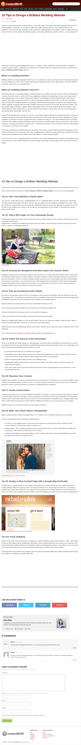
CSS (21, 9)
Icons (54, 9)
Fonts (36, 9)
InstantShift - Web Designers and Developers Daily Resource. (11, 4)
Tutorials (31, 9)
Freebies (41, 9)
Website (4, 708)
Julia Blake (13, 21)
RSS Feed (44, 737)
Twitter (29, 629)
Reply (75, 647)
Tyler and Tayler (5, 265)
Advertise (32, 734)
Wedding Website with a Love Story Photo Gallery (13, 475)
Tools (25, 9)
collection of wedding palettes (27, 333)
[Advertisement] (18, 48)
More (67, 9)
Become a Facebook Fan (48, 735)
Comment (4, 672)
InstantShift (13, 733)
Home (2, 9)
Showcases (61, 9)
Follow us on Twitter (47, 734)
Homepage (20, 629)
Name (25, 693)
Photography (48, 9)
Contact (32, 739)
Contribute (32, 737)
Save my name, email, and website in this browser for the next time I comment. (24, 715)
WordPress (16, 9)
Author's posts (9, 629)
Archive (44, 732)
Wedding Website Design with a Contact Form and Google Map (17, 531)
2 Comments (72, 20)
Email (3, 700)
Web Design (8, 9)
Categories (32, 735)
